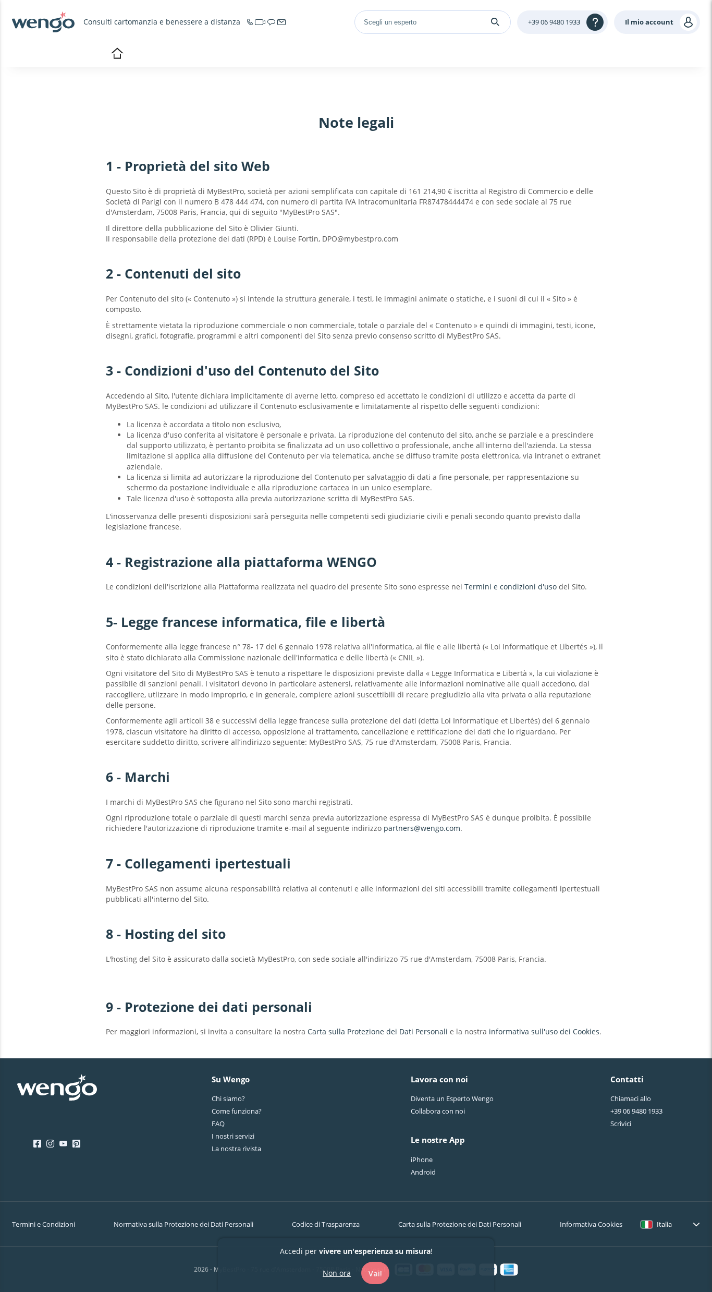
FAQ (218, 1123)
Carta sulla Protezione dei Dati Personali (378, 1031)
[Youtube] (63, 1144)
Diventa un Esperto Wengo (452, 1098)
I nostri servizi (233, 1136)
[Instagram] (50, 1144)
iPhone (422, 1159)
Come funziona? (237, 1111)
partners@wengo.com (422, 828)
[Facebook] (37, 1144)
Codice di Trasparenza (326, 1224)
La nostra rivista (236, 1148)
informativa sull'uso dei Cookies (544, 1031)
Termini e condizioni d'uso (510, 586)
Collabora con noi (438, 1111)
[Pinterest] (76, 1144)
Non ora (337, 1272)
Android (423, 1172)
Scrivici (620, 1123)
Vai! (375, 1273)
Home (117, 54)
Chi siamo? (228, 1098)
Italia (664, 1224)
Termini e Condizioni (43, 1224)
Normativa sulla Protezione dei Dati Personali (183, 1224)
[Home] (43, 21)
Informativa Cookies (591, 1224)
